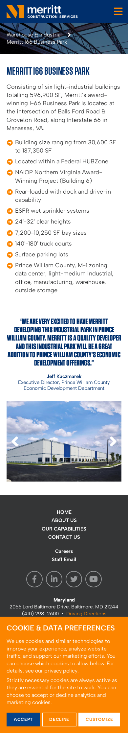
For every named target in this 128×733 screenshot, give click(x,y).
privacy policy (60, 671)
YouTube (93, 579)
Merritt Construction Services (43, 11)
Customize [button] (99, 719)
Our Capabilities (64, 529)
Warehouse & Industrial (34, 35)
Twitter (74, 579)
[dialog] (64, 675)
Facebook (34, 579)
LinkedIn (54, 579)
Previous (15, 449)
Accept (23, 719)
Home (64, 512)
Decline (59, 719)
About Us (64, 520)
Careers (64, 551)
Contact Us (64, 537)
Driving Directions (86, 614)
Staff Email (64, 559)
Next (113, 449)
